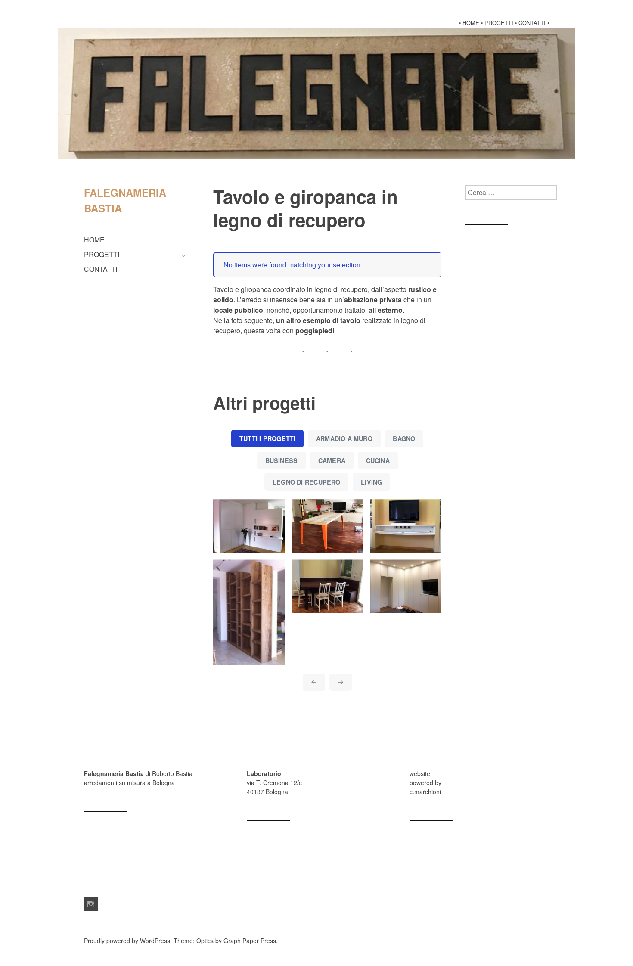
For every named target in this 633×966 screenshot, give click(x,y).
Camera (331, 460)
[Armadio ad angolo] (406, 586)
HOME (94, 240)
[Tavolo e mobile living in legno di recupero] (327, 526)
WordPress (155, 940)
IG (91, 904)
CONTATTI (100, 269)
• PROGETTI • (499, 23)
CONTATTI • (533, 23)
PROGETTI (101, 254)
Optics (205, 940)
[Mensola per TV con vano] (406, 526)
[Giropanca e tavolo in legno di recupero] (327, 586)
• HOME (469, 23)
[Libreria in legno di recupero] (249, 612)
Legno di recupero (307, 482)
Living (371, 482)
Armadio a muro (344, 438)
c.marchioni (425, 791)
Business (281, 460)
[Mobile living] (249, 526)
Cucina (378, 460)
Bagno (404, 438)
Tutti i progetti (267, 438)
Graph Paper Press (249, 940)
